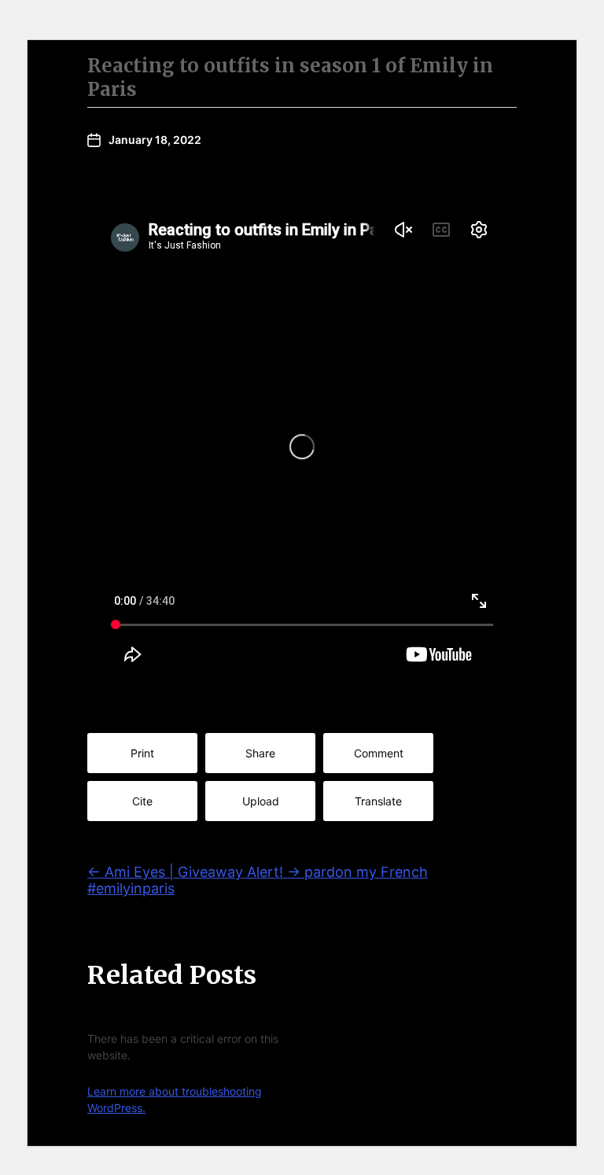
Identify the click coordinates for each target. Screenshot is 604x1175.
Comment (378, 753)
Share (260, 753)
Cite (142, 801)
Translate (378, 801)
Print (142, 753)
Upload (260, 801)
